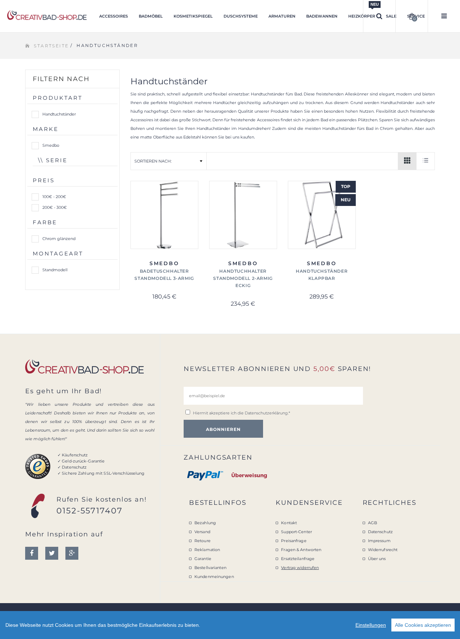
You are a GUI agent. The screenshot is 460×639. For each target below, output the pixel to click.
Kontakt (289, 522)
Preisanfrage (293, 540)
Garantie (202, 558)
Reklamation (207, 549)
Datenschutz (380, 531)
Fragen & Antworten (301, 549)
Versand (202, 531)
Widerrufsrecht (383, 549)
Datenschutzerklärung (266, 412)
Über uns (377, 558)
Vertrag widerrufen (300, 567)
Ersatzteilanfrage (297, 558)
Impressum (379, 540)
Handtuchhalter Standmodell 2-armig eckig (242, 278)
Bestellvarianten (210, 567)
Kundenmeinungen (214, 576)
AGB (372, 522)
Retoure (202, 540)
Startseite (51, 45)
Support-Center (296, 531)
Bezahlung (205, 522)
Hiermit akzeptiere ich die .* (241, 412)
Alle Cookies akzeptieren (423, 625)
